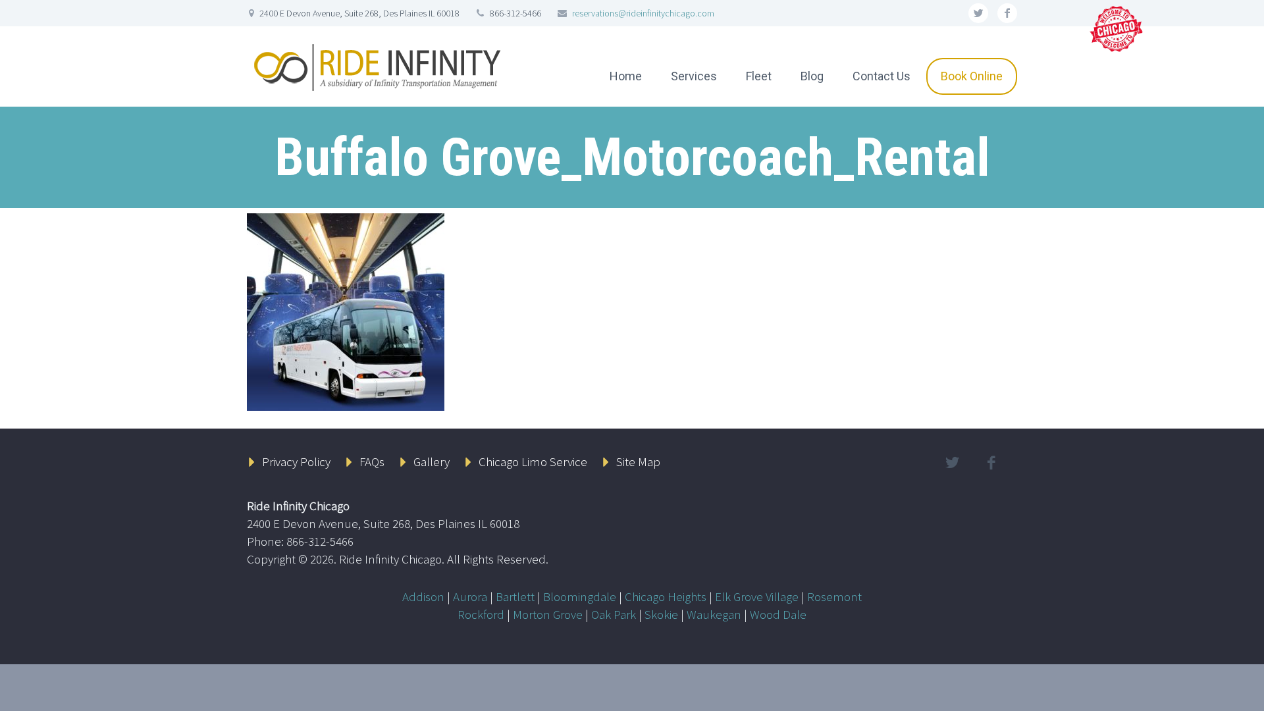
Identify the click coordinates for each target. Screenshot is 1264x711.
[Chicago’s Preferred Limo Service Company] (1117, 28)
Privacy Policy (296, 461)
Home (626, 76)
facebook (1007, 13)
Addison (423, 596)
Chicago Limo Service (533, 461)
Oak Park (613, 614)
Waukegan (714, 614)
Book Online (972, 76)
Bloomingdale (579, 596)
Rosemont (834, 596)
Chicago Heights (665, 596)
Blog (812, 76)
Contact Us (881, 76)
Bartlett (515, 596)
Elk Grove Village (757, 596)
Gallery (431, 461)
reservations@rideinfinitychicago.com (643, 13)
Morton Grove (548, 614)
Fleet (759, 76)
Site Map (638, 461)
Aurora (470, 596)
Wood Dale (778, 614)
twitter (978, 13)
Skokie (661, 614)
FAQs (371, 461)
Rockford (481, 614)
